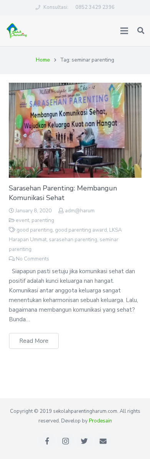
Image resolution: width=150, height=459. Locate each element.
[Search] (141, 30)
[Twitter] (84, 441)
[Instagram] (65, 441)
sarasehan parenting (73, 239)
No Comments (32, 258)
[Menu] (124, 30)
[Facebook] (47, 441)
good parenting (35, 230)
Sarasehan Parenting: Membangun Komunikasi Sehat (63, 193)
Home (43, 59)
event (22, 220)
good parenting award (81, 230)
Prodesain (100, 420)
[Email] (103, 441)
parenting (43, 220)
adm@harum (80, 210)
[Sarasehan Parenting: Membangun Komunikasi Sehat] (75, 130)
